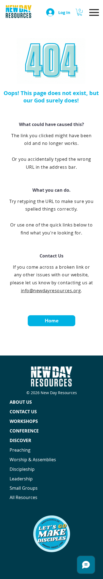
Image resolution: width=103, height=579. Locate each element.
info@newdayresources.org (51, 291)
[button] (80, 12)
